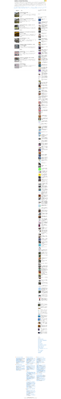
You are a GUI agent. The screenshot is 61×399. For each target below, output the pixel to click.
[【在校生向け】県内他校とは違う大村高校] (16, 60)
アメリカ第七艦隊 (40, 351)
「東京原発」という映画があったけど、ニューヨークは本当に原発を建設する (44, 239)
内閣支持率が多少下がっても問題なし (40, 361)
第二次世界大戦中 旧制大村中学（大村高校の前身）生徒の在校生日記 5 (44, 68)
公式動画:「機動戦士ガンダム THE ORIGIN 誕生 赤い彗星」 (44, 225)
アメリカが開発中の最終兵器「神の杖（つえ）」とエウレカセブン (44, 177)
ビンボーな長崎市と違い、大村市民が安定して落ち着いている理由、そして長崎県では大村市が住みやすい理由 (42, 59)
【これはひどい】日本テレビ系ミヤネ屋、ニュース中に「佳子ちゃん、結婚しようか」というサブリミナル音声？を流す (42, 296)
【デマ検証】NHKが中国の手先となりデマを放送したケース (44, 169)
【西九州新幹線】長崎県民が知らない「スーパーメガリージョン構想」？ (44, 28)
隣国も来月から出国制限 (39, 362)
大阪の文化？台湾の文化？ (44, 30)
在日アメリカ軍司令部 (40, 350)
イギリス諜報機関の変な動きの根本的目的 (20, 361)
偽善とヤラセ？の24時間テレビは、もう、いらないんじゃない (44, 280)
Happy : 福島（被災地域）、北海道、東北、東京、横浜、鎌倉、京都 (44, 175)
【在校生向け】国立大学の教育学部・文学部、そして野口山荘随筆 (28, 45)
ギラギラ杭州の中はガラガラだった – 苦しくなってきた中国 (44, 245)
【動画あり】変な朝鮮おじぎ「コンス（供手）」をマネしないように (44, 208)
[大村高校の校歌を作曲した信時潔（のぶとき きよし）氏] (16, 28)
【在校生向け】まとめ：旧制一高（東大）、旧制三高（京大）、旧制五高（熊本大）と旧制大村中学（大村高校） (42, 292)
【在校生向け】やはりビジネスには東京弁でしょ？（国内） (44, 258)
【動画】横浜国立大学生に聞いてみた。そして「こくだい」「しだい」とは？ (44, 65)
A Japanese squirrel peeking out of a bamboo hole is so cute (41, 376)
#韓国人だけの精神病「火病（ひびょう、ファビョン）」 (44, 124)
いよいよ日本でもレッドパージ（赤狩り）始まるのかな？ (44, 286)
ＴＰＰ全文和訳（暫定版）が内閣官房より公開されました (44, 121)
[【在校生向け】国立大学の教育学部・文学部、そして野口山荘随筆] (16, 47)
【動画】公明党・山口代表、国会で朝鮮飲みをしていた (44, 217)
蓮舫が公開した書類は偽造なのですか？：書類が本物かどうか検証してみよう (44, 144)
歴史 (24, 52)
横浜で (42, 112)
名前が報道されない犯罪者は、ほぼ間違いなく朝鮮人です (44, 214)
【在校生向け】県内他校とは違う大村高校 (27, 57)
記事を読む (21, 22)
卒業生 (25, 13)
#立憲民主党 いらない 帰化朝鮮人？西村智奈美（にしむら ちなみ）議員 (44, 91)
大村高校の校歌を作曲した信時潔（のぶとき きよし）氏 (27, 25)
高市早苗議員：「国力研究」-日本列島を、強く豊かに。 (44, 236)
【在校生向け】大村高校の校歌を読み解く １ (28, 18)
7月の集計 (17, 367)
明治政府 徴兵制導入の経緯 (19, 358)
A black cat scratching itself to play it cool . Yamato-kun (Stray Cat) (41, 378)
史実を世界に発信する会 (19, 364)
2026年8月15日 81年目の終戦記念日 (30, 369)
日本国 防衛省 (39, 342)
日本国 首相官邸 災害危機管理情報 (42, 340)
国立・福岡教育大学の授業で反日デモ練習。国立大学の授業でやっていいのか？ (44, 266)
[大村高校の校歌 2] (16, 67)
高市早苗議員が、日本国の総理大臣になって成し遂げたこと (44, 308)
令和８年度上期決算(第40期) (19, 369)
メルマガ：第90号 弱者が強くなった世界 (30, 390)
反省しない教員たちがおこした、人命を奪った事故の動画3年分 (44, 313)
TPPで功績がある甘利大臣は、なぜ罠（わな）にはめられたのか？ (44, 88)
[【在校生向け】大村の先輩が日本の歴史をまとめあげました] (16, 35)
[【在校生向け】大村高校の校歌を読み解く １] (16, 22)
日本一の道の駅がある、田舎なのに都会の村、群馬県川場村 (44, 119)
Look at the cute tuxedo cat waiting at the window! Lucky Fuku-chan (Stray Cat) (41, 380)
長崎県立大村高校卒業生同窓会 (21, 1)
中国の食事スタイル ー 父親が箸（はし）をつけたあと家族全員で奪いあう (44, 94)
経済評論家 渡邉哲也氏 (40, 347)
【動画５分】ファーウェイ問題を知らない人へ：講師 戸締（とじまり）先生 (44, 105)
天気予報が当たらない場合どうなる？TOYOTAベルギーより (44, 150)
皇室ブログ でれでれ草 (29, 364)
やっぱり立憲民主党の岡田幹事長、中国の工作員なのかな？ (44, 111)
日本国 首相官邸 (40, 341)
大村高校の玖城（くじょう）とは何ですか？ (27, 51)
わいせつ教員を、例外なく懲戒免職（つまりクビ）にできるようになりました (44, 250)
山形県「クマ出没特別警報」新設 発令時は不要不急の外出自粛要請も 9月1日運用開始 (30, 384)
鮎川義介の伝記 (17, 360)
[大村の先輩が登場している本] (16, 41)
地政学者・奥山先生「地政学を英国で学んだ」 (30, 389)
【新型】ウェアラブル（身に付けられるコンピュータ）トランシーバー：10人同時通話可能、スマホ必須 (42, 180)
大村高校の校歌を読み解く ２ (25, 12)
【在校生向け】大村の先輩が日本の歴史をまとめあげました (28, 32)
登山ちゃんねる (28, 380)
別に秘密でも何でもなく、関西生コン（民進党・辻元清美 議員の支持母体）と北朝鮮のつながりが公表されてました (42, 299)
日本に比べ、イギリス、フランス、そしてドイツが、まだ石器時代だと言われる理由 (44, 310)
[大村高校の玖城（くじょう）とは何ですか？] (16, 54)
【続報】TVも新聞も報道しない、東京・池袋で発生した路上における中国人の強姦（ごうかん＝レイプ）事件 (42, 77)
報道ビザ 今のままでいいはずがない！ (30, 361)
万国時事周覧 (39, 352)
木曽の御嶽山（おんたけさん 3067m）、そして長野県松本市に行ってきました (44, 305)
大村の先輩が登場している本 (24, 38)
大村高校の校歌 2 (23, 63)
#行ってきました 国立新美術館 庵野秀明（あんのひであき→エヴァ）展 (44, 83)
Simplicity (33, 397)
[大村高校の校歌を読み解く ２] (16, 15)
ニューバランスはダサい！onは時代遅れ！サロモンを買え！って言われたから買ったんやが (30, 382)
